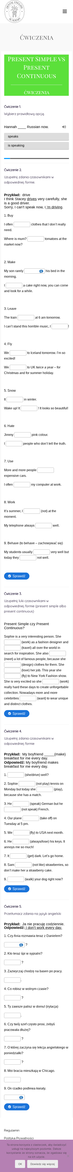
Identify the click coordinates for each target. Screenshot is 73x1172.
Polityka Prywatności (19, 1138)
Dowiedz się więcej (42, 1164)
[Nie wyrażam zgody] (68, 1156)
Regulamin (11, 1130)
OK (20, 1164)
